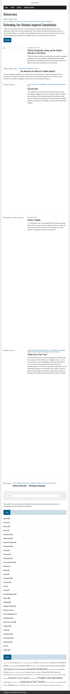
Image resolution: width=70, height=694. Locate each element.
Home (6, 7)
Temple (5, 630)
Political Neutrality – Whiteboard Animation (29, 485)
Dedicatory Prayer (13, 666)
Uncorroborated (8, 638)
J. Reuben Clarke (30, 672)
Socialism (54, 351)
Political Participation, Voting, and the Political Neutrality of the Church (44, 51)
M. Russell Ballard (15, 674)
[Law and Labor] (15, 211)
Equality (6, 570)
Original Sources (29, 7)
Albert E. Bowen (7, 662)
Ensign (58, 666)
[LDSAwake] (35, 3)
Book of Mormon (15, 663)
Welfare (6, 650)
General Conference (37, 669)
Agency (6, 21)
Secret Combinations (45, 351)
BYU (36, 663)
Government (29, 68)
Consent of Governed (9, 542)
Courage (6, 550)
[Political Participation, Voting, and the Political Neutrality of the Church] (15, 58)
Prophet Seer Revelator (50, 677)
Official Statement (48, 674)
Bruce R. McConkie (30, 662)
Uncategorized (51, 483)
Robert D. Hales (48, 682)
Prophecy (6, 602)
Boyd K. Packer (23, 662)
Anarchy (6, 522)
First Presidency (20, 669)
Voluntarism (7, 642)
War (28, 86)
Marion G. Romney (25, 674)
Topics (12, 7)
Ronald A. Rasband (56, 682)
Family (5, 574)
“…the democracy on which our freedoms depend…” (37, 71)
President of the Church (18, 678)
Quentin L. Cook (16, 682)
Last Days (6, 582)
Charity (5, 530)
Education (6, 566)
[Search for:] (33, 496)
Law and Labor (32, 88)
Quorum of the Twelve (33, 681)
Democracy (20, 21)
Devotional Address (24, 666)
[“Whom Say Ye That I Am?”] (15, 476)
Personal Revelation (30, 21)
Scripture (11, 685)
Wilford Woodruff (47, 685)
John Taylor (38, 672)
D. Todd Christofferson (44, 663)
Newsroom (41, 674)
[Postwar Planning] (15, 344)
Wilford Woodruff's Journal (56, 685)
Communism (30, 350)
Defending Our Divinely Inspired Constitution (30, 24)
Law (48, 84)
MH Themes (23, 692)
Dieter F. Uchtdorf (36, 666)
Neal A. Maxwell (34, 674)
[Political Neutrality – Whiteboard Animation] (7, 483)
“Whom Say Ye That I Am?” (37, 354)
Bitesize (19, 7)
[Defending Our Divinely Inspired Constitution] (10, 19)
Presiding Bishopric (33, 678)
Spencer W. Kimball (20, 685)
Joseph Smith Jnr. (48, 672)
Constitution (12, 21)
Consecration (7, 538)
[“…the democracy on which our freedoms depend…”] (10, 69)
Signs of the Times (9, 622)
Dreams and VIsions (9, 562)
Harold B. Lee (13, 672)
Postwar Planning (33, 219)
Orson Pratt (54, 674)
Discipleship (7, 558)
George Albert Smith (53, 669)
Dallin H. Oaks (55, 663)
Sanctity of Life (8, 610)
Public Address (8, 682)
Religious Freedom (47, 21)
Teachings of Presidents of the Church (34, 685)
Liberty (52, 84)
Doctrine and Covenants (48, 666)
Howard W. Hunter (20, 672)
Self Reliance (7, 618)
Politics (39, 21)
